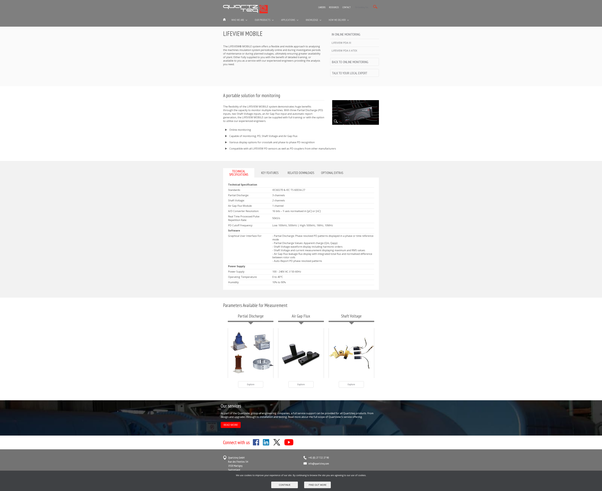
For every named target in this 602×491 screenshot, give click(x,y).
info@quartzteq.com (318, 463)
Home (224, 20)
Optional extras (332, 173)
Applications (288, 20)
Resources (334, 7)
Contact (346, 7)
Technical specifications (238, 173)
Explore (250, 384)
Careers (321, 7)
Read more (231, 425)
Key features (269, 173)
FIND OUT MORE (317, 484)
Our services (231, 406)
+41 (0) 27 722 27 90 (318, 457)
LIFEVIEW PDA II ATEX (344, 50)
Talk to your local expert (349, 73)
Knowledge (312, 20)
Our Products (263, 20)
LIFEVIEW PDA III (341, 43)
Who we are (238, 20)
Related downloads (301, 173)
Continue (284, 484)
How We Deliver (337, 20)
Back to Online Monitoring (350, 62)
